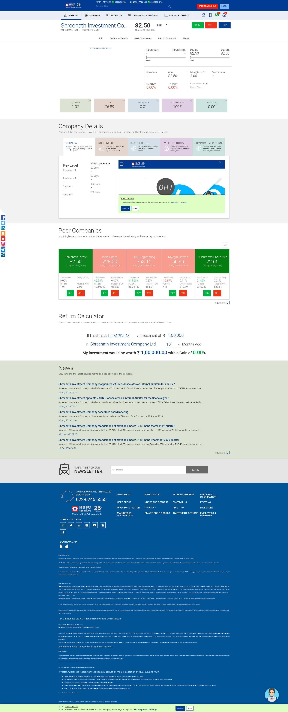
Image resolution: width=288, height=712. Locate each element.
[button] (163, 25)
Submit (197, 469)
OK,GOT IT (180, 708)
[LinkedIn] (79, 525)
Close (190, 708)
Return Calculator (167, 38)
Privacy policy (140, 709)
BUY (70, 293)
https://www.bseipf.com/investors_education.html (73, 661)
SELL (80, 293)
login (224, 6)
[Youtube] (95, 525)
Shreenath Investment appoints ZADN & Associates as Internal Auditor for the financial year (113, 398)
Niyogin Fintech (178, 257)
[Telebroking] (203, 15)
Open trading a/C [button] (207, 6)
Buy (197, 25)
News (186, 38)
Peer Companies (143, 38)
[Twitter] (71, 525)
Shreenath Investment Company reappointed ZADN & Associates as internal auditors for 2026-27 (116, 384)
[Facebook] (63, 525)
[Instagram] (103, 525)
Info (101, 38)
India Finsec (109, 257)
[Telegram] (63, 532)
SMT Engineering (144, 257)
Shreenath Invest (76, 257)
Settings (153, 709)
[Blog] (87, 525)
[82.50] (146, 57)
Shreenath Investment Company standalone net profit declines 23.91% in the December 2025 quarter (118, 439)
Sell (211, 25)
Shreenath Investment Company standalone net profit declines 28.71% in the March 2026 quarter (116, 426)
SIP (225, 25)
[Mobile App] (210, 15)
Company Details (119, 38)
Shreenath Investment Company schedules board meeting (93, 412)
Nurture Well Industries (212, 257)
